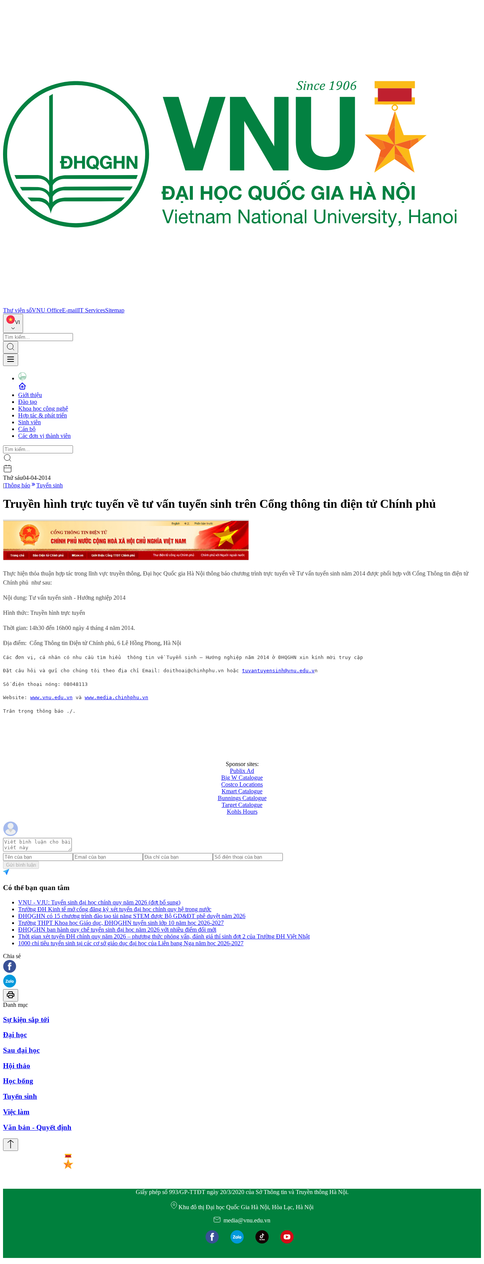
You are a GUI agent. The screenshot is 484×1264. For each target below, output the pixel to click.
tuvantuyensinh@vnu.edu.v (278, 670)
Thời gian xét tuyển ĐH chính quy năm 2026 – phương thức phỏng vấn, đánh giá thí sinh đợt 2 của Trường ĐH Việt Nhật (164, 936)
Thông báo (17, 485)
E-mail (70, 310)
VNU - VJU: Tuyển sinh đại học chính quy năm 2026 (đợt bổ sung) (99, 902)
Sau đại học (21, 1050)
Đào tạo (27, 402)
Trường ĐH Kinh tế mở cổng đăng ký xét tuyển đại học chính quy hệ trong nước (114, 909)
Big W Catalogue (242, 777)
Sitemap (114, 310)
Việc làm (16, 1112)
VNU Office (47, 310)
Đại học (15, 1035)
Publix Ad (242, 771)
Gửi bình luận (21, 865)
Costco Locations (242, 784)
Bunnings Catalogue (242, 798)
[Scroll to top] (10, 1144)
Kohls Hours (242, 811)
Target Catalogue (242, 805)
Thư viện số (17, 310)
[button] (242, 967)
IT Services (91, 310)
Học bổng (18, 1081)
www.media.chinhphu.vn (116, 697)
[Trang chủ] (230, 303)
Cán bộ (27, 429)
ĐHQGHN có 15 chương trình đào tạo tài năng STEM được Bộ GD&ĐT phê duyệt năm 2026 (131, 916)
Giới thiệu (30, 395)
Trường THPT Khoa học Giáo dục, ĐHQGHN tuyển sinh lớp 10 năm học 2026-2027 (121, 923)
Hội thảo (16, 1066)
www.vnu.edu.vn (51, 697)
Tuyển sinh (49, 485)
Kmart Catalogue (242, 791)
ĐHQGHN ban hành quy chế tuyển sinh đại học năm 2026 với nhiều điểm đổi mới (117, 929)
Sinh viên (29, 422)
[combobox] (13, 323)
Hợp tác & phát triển (42, 415)
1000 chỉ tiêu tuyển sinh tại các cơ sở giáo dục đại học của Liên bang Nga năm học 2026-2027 (131, 943)
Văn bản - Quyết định (37, 1127)
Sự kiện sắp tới (26, 1020)
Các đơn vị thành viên (44, 436)
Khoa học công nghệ (43, 408)
